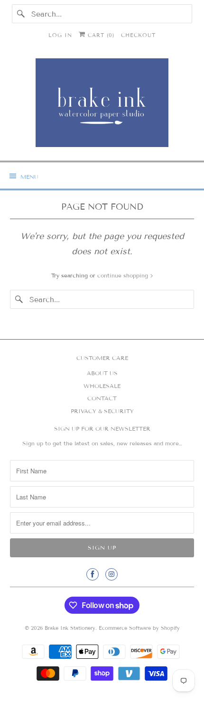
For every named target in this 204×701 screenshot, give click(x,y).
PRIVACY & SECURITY (102, 411)
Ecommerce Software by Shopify (139, 628)
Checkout (138, 35)
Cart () (99, 35)
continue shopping (123, 275)
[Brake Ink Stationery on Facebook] (92, 574)
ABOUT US (102, 373)
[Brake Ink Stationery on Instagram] (111, 574)
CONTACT (102, 398)
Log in (60, 35)
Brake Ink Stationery (70, 628)
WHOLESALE (102, 385)
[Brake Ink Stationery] (102, 106)
